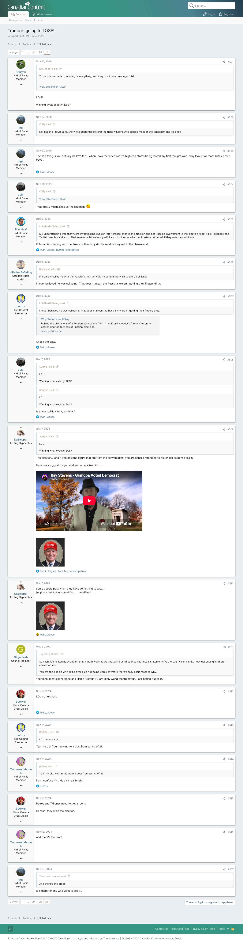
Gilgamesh (21, 657)
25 (40, 52)
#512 (231, 691)
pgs (20, 127)
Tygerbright (17, 35)
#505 (230, 219)
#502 (230, 117)
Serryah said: (47, 366)
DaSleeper (21, 439)
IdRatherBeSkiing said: (52, 226)
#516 (231, 832)
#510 (231, 583)
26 (46, 52)
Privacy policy (200, 928)
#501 (231, 61)
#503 (230, 150)
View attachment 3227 (52, 86)
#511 (231, 646)
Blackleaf (21, 229)
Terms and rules (179, 928)
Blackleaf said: (47, 269)
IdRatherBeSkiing (21, 272)
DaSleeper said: (48, 68)
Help (212, 928)
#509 (230, 429)
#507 (231, 296)
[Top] (228, 929)
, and (59, 249)
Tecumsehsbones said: (52, 876)
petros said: (46, 766)
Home (221, 928)
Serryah (21, 72)
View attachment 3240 (52, 198)
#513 (231, 725)
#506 (230, 262)
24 (34, 52)
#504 (230, 184)
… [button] (28, 52)
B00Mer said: (47, 732)
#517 (231, 869)
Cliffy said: (45, 124)
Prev (15, 52)
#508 (230, 359)
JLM (21, 194)
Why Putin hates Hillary (55, 319)
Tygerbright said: (49, 653)
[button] (54, 14)
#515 (231, 798)
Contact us (161, 928)
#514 (231, 759)
